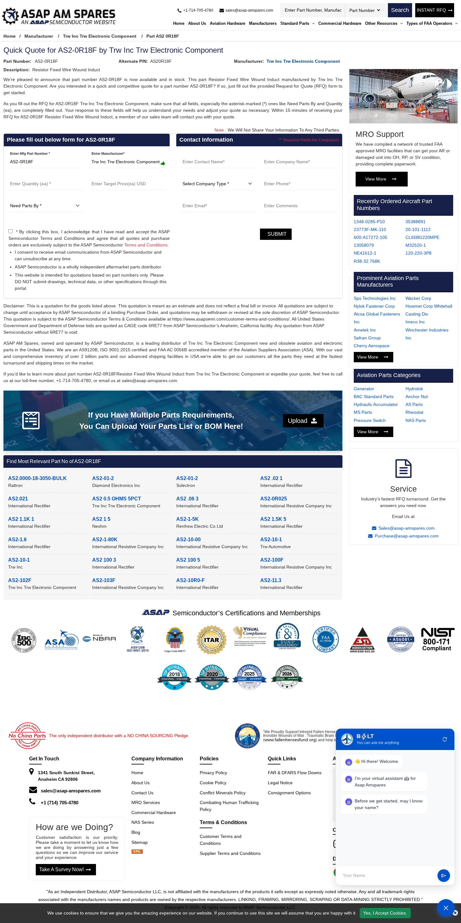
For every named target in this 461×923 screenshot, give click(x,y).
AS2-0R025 (273, 498)
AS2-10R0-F (190, 580)
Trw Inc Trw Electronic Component (99, 36)
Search (400, 10)
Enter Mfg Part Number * (30, 153)
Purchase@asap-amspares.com (407, 535)
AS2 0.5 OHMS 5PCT (116, 498)
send (444, 875)
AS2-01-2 (103, 478)
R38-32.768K (367, 261)
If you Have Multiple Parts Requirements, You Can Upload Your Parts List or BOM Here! (161, 420)
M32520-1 (415, 245)
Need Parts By (20, 197)
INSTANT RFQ (431, 10)
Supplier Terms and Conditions (230, 853)
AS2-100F (271, 560)
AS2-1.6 (17, 539)
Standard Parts (295, 23)
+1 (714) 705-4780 (59, 802)
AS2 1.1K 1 (21, 519)
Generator (364, 388)
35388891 (415, 221)
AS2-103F (103, 580)
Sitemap (142, 842)
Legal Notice (280, 782)
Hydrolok (414, 388)
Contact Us (142, 792)
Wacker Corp (418, 298)
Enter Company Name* (281, 153)
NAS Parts (415, 420)
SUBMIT (276, 234)
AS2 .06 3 (187, 498)
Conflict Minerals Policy (223, 792)
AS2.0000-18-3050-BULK (37, 478)
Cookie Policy (213, 782)
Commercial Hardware (339, 23)
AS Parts (414, 404)
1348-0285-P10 (369, 221)
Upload (299, 420)
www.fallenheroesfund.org (290, 739)
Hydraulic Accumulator (376, 404)
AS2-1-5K (187, 519)
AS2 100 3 (104, 560)
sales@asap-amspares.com (71, 790)
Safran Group (367, 337)
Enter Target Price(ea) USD (112, 175)
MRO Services (145, 802)
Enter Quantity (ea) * (25, 175)
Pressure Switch (370, 420)
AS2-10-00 (188, 539)
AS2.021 (18, 498)
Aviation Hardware (227, 23)
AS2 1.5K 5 (273, 519)
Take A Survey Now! (61, 869)
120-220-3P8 (418, 253)
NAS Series (142, 822)
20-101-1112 (418, 229)
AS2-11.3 (270, 580)
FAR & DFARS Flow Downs (294, 772)
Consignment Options (289, 792)
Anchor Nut (416, 396)
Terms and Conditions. (146, 244)
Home (178, 23)
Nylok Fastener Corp (374, 306)
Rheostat (414, 412)
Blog (135, 832)
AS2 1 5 (101, 519)
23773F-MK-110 (370, 229)
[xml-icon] (137, 852)
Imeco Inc (415, 321)
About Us (197, 23)
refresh (445, 739)
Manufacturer (38, 36)
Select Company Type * (200, 175)
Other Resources (382, 23)
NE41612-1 (365, 253)
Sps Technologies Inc (375, 298)
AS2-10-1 (271, 539)
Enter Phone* (273, 175)
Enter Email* (191, 197)
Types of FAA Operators (429, 23)
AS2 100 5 (188, 560)
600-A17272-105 (370, 237)
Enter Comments (276, 197)
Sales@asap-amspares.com (407, 528)
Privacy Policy (213, 772)
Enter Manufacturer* (108, 153)
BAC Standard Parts (374, 396)
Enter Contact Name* (198, 153)
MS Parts (363, 412)
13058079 (364, 245)
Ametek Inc (365, 329)
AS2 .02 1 (271, 478)
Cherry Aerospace (371, 345)
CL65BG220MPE (422, 237)
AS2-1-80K (105, 539)
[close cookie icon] (455, 913)
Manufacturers (263, 23)
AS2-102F (19, 580)
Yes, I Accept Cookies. (385, 912)
